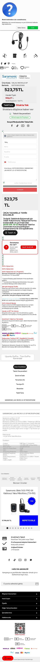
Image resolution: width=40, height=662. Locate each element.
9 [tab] (29, 528)
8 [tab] (26, 528)
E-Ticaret (14, 659)
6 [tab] (21, 528)
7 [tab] (23, 528)
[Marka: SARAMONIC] (20, 77)
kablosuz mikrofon (4, 478)
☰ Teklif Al (10, 232)
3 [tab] (13, 528)
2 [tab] (10, 528)
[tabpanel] (19, 507)
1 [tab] (7, 528)
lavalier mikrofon (26, 478)
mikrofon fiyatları (33, 478)
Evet (32, 28)
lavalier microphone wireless (12, 479)
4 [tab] (15, 528)
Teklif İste (8, 105)
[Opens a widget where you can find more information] (7, 658)
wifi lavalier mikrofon (19, 479)
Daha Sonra (21, 28)
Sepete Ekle (28, 520)
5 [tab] (18, 528)
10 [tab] (31, 528)
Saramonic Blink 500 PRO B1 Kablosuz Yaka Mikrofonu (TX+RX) (19, 492)
